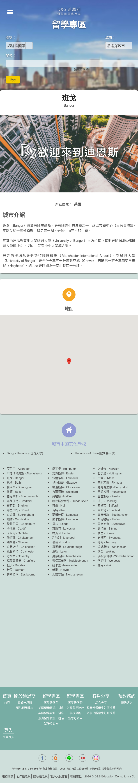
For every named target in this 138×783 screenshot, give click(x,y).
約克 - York (104, 565)
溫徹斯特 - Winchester (112, 547)
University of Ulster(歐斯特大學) (95, 453)
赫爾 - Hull (59, 505)
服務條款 (7, 776)
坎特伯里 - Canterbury (21, 524)
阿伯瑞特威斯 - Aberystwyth (24, 473)
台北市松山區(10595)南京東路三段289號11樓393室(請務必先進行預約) (82, 768)
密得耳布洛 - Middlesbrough (70, 560)
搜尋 (13, 80)
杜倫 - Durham (16, 570)
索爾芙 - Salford (108, 505)
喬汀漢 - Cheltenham (20, 537)
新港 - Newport (61, 570)
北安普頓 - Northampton (67, 574)
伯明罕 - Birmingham (20, 487)
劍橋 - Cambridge (18, 519)
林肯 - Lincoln (61, 533)
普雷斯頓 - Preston (109, 496)
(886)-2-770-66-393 (26, 768)
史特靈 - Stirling (108, 528)
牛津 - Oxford (106, 478)
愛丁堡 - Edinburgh (64, 469)
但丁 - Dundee (16, 565)
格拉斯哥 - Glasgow (64, 482)
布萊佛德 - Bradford (19, 501)
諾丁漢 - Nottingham (110, 473)
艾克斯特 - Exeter (63, 473)
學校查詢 (75, 713)
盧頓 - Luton (60, 551)
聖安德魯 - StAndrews (111, 524)
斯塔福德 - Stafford (109, 519)
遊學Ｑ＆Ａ (75, 718)
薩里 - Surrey (106, 533)
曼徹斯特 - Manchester (66, 556)
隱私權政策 (40, 776)
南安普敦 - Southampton (113, 514)
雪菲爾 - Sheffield (109, 510)
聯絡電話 (76, 776)
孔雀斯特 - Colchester (20, 551)
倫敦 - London (61, 542)
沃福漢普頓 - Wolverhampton (116, 556)
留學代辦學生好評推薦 (101, 708)
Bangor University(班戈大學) (25, 453)
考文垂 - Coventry (18, 556)
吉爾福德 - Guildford (65, 492)
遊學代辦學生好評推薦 (101, 713)
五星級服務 (51, 702)
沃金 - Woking (106, 551)
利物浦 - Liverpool (63, 537)
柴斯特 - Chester (17, 542)
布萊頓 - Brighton (18, 505)
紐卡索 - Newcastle (64, 565)
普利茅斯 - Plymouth (110, 482)
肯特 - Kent (59, 510)
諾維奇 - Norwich (108, 469)
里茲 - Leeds (60, 524)
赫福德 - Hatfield (62, 496)
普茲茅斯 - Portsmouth (112, 492)
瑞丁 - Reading (107, 501)
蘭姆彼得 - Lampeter (65, 514)
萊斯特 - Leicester (63, 528)
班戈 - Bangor (15, 478)
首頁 (7, 702)
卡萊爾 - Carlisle (17, 533)
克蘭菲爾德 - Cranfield (21, 560)
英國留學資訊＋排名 (51, 713)
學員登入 (8, 737)
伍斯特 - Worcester (109, 560)
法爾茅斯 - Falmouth (65, 478)
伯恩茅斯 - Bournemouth (22, 496)
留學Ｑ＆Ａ (51, 723)
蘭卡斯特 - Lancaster (65, 519)
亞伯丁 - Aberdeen (18, 469)
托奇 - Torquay (107, 542)
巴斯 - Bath (14, 482)
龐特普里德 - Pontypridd (113, 487)
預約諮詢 (126, 702)
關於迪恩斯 (25, 702)
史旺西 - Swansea (109, 537)
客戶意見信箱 (59, 776)
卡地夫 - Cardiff (16, 528)
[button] (10, 12)
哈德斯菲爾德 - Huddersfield (70, 501)
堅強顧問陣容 (24, 708)
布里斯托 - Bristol (18, 510)
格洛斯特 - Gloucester (66, 487)
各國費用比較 (75, 708)
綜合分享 (101, 702)
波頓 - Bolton (15, 492)
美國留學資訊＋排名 (51, 708)
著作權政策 (23, 776)
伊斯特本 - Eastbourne (21, 574)
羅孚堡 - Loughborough (67, 547)
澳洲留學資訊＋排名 (51, 718)
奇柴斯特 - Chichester (20, 547)
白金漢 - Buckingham (20, 514)
